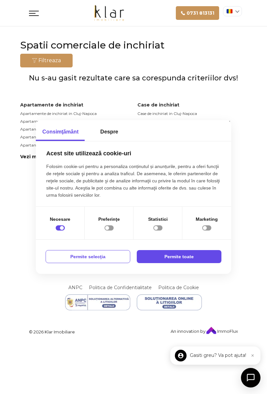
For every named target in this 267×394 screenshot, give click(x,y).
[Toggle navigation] (34, 13)
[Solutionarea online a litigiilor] (169, 302)
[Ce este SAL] (97, 302)
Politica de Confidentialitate (120, 287)
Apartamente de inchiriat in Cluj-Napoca (58, 113)
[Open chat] (250, 377)
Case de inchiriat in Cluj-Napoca (167, 113)
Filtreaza (49, 60)
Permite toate (179, 256)
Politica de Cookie (178, 287)
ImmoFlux (227, 331)
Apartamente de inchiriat (51, 105)
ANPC (75, 287)
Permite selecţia (87, 256)
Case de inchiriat (158, 105)
